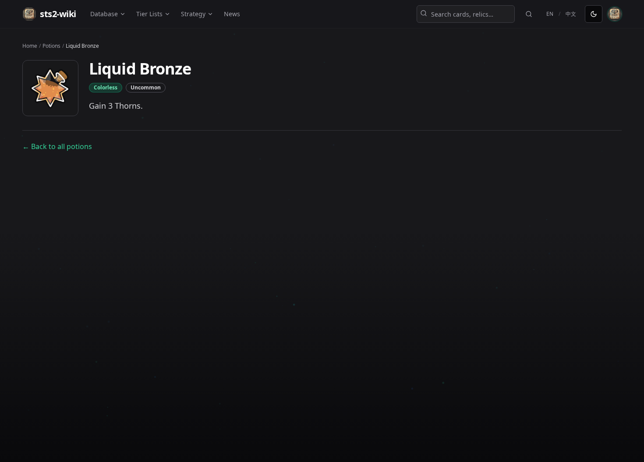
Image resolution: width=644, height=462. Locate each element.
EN (549, 14)
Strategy (193, 14)
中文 (571, 14)
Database (104, 14)
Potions (51, 46)
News (232, 14)
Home (29, 46)
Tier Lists (149, 14)
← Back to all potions (57, 146)
